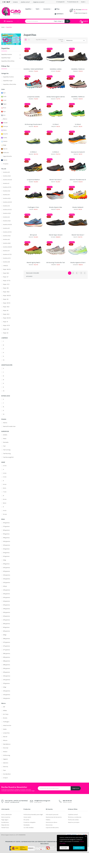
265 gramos (6, 631)
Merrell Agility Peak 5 (33, 262)
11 (81, 273)
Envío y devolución (6, 814)
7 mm (4, 492)
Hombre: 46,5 (7, 243)
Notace (5, 751)
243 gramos (6, 597)
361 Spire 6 (33, 235)
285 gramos (6, 657)
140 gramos (6, 522)
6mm (4, 488)
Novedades (27, 825)
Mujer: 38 (5, 288)
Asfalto (5, 435)
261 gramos (6, 627)
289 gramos (6, 664)
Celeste (5, 141)
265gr (4, 635)
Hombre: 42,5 (7, 198)
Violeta (5, 137)
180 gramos (6, 530)
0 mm (4, 465)
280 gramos (6, 653)
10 (3, 360)
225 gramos (6, 571)
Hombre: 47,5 (7, 258)
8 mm (4, 499)
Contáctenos (5, 822)
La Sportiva (6, 733)
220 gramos (6, 567)
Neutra (5, 422)
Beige (4, 145)
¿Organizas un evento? (38, 2)
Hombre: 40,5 (7, 176)
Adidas (5, 710)
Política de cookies (73, 819)
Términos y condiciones (74, 817)
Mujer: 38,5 (6, 292)
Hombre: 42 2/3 (7, 202)
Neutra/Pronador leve (9, 426)
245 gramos (6, 605)
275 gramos (6, 646)
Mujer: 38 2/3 (7, 295)
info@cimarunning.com (80, 13)
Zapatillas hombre (6, 54)
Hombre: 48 (6, 262)
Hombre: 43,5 (7, 213)
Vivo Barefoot (7, 774)
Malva (5, 130)
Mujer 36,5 (6, 273)
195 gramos (6, 534)
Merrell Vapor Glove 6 (55, 235)
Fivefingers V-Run (33, 207)
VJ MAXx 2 (33, 152)
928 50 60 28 (67, 800)
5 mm (4, 477)
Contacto (15, 2)
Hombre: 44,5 (7, 221)
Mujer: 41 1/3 (6, 325)
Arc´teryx (5, 714)
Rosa (4, 107)
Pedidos (48, 819)
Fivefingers (6, 721)
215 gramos (6, 556)
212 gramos (6, 549)
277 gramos (6, 650)
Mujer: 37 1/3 (6, 280)
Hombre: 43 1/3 (7, 209)
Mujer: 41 (5, 321)
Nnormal (5, 748)
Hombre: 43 (6, 206)
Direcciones (49, 825)
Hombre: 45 (6, 228)
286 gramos (6, 661)
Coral (4, 100)
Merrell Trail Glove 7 (55, 179)
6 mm (4, 484)
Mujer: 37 (5, 277)
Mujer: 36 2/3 (7, 269)
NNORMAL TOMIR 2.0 (77, 69)
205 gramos (6, 545)
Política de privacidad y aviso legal (33, 814)
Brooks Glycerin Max (55, 207)
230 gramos (6, 575)
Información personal (52, 814)
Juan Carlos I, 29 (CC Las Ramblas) (16, 800)
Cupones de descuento (52, 827)
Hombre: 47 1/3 (7, 254)
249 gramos (6, 608)
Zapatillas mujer (6, 57)
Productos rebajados (30, 822)
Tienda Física (5, 827)
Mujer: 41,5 (6, 329)
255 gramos (6, 620)
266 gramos (6, 638)
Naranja (5, 126)
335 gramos (6, 694)
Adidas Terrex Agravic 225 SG (55, 97)
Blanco (5, 119)
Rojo (4, 111)
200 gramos (6, 541)
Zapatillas (5, 48)
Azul (4, 93)
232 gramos (6, 579)
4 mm (4, 473)
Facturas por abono (51, 822)
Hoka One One (7, 725)
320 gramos (6, 691)
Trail (4, 446)
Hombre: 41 (6, 183)
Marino (5, 160)
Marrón (5, 149)
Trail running (6, 450)
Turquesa (5, 164)
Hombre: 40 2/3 (7, 179)
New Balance (6, 744)
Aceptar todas (79, 847)
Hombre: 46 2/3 (7, 247)
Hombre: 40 (6, 172)
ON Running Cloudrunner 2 (33, 124)
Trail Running (7, 453)
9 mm (4, 510)
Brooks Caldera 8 (77, 207)
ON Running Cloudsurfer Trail (55, 262)
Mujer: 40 (5, 310)
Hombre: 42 (6, 194)
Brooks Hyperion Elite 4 (77, 262)
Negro (5, 104)
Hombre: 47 (6, 250)
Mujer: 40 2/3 (7, 318)
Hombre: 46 (6, 239)
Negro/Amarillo (7, 156)
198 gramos (6, 537)
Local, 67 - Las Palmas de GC (12, 802)
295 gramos (6, 672)
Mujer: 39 (5, 299)
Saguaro (5, 759)
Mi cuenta (26, 819)
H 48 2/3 (5, 265)
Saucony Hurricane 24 (78, 152)
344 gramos (6, 698)
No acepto (64, 848)
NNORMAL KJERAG (55, 69)
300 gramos (6, 676)
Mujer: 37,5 (6, 284)
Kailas (5, 729)
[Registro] (11, 39)
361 (4, 707)
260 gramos (6, 623)
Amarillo (5, 134)
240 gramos (6, 590)
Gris (4, 115)
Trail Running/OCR (8, 457)
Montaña (5, 442)
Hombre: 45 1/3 (7, 232)
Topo (4, 770)
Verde (4, 96)
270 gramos (6, 642)
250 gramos (6, 612)
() (73, 1)
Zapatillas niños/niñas (7, 61)
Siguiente (85, 273)
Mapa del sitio (5, 825)
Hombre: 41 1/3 (7, 187)
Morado (5, 122)
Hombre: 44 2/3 (7, 224)
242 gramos (6, 593)
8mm (4, 503)
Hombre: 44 (6, 217)
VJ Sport (5, 778)
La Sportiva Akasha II (33, 179)
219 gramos (6, 564)
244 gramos (6, 601)
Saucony (5, 766)
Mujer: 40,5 (6, 314)
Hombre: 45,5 (7, 235)
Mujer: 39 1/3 (6, 303)
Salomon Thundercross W (78, 179)
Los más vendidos (29, 827)
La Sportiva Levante (33, 97)
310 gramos (6, 683)
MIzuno (5, 740)
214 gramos (6, 552)
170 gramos (6, 526)
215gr (4, 560)
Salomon (5, 763)
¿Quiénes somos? (25, 2)
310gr (4, 687)
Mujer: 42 (5, 333)
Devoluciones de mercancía (53, 817)
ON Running (6, 755)
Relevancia (75, 40)
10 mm (5, 514)
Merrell (5, 736)
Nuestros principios (73, 822)
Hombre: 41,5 (6, 191)
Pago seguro (4, 819)
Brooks (5, 718)
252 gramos (6, 616)
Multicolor (6, 152)
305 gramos (6, 679)
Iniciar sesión (27, 817)
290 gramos (6, 668)
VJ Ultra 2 (55, 124)
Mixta (4, 438)
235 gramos (6, 582)
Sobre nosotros (5, 817)
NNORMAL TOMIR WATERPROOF (33, 69)
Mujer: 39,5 (6, 306)
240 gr (5, 586)
